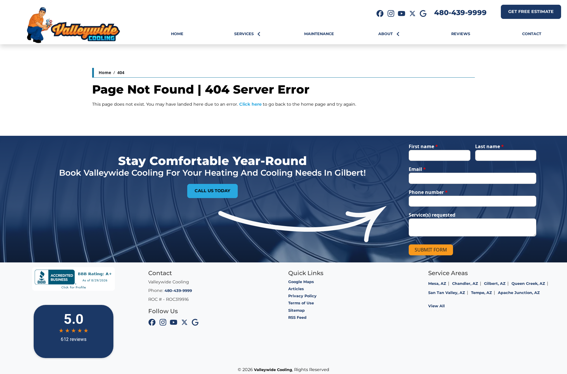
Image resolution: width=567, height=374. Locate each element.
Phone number (428, 192)
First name (423, 146)
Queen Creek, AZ (528, 283)
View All (436, 306)
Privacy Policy (302, 296)
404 (120, 72)
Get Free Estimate (531, 11)
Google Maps (301, 282)
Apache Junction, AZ (519, 292)
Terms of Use (301, 303)
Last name (489, 146)
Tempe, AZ (481, 292)
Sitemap (296, 310)
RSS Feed (297, 317)
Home (105, 72)
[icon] (380, 14)
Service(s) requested (432, 215)
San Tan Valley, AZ (446, 292)
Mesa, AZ (437, 283)
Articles (296, 289)
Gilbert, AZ (495, 283)
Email (417, 169)
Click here (250, 104)
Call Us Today (212, 190)
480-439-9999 (460, 12)
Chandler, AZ (465, 283)
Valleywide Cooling (273, 370)
